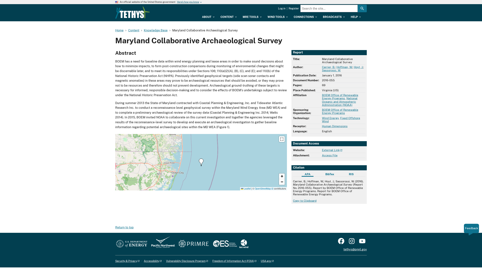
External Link (331, 150)
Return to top (124, 227)
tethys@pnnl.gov (355, 249)
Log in (281, 8)
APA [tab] (307, 174)
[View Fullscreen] (282, 139)
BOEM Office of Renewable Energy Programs (340, 97)
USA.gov (266, 261)
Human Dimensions (335, 126)
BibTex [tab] (329, 174)
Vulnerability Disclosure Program (186, 261)
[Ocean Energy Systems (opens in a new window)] (225, 244)
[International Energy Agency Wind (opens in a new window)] (244, 244)
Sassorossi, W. (331, 70)
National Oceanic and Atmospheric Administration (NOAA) (340, 102)
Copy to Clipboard (305, 200)
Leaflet (247, 188)
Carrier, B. (328, 67)
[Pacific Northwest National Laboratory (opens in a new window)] (161, 244)
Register (294, 8)
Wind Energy (330, 118)
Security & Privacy (126, 261)
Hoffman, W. (344, 67)
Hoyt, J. (358, 67)
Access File (330, 155)
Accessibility (151, 261)
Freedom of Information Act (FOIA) (233, 261)
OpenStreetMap (263, 188)
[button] (201, 162)
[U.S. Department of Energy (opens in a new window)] (131, 244)
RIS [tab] (351, 174)
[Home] (132, 12)
